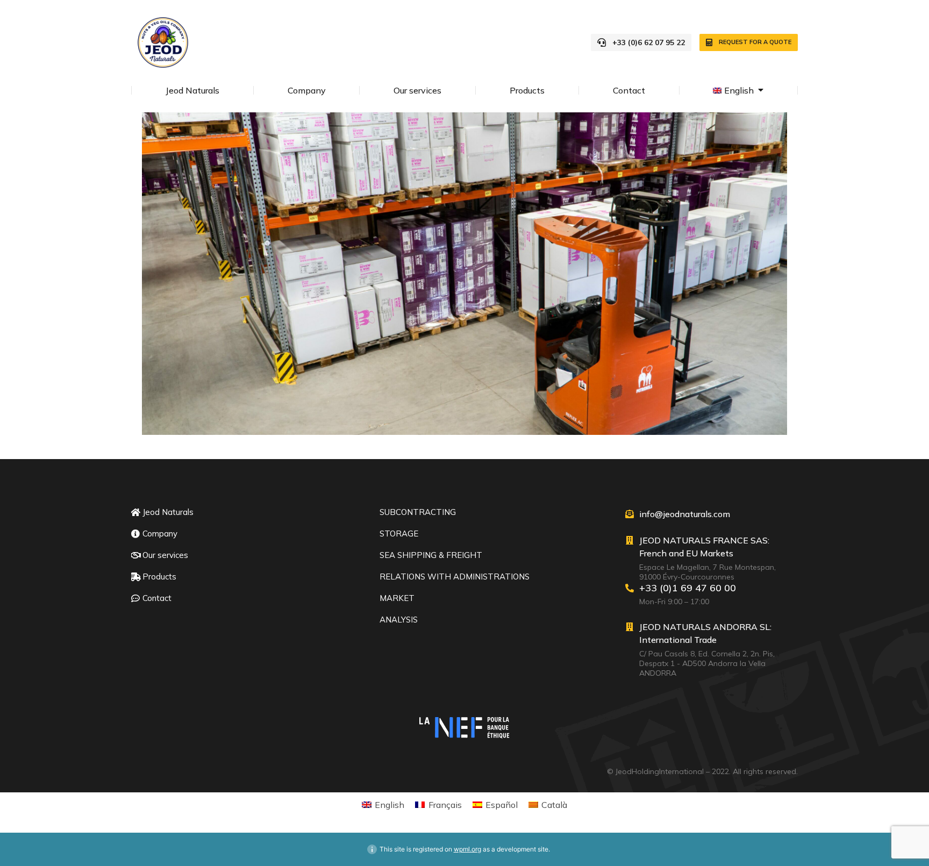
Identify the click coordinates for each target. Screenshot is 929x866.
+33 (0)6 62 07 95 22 (648, 42)
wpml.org (467, 849)
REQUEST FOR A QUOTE (755, 42)
